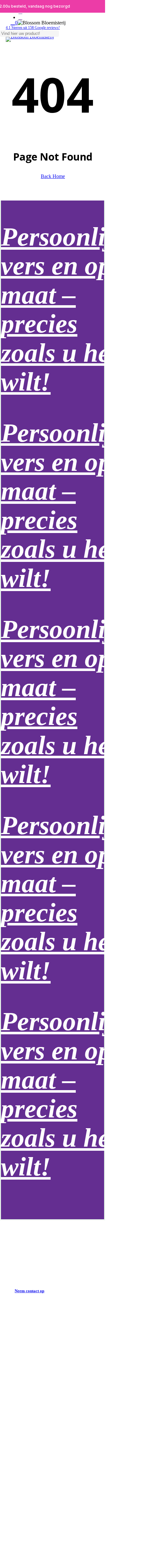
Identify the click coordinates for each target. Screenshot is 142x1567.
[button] (29, 1290)
